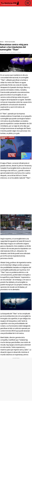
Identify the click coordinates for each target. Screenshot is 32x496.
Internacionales (10, 42)
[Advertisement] (16, 23)
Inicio (1, 42)
